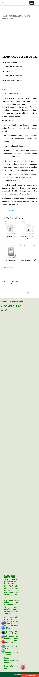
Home (4, 16)
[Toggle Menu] (31, 3)
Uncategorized (15, 16)
